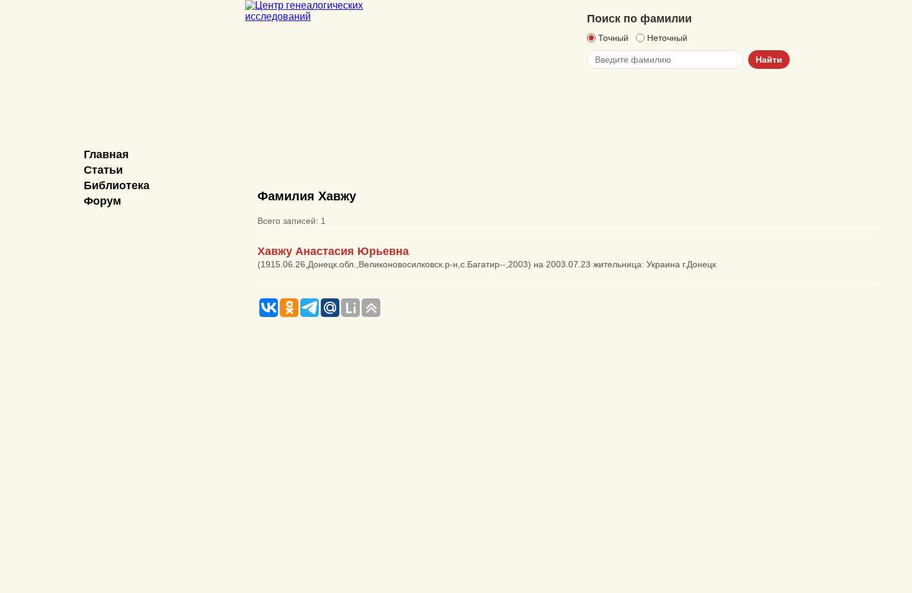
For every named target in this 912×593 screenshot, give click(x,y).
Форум (102, 201)
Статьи (103, 170)
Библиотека (117, 185)
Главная (106, 154)
